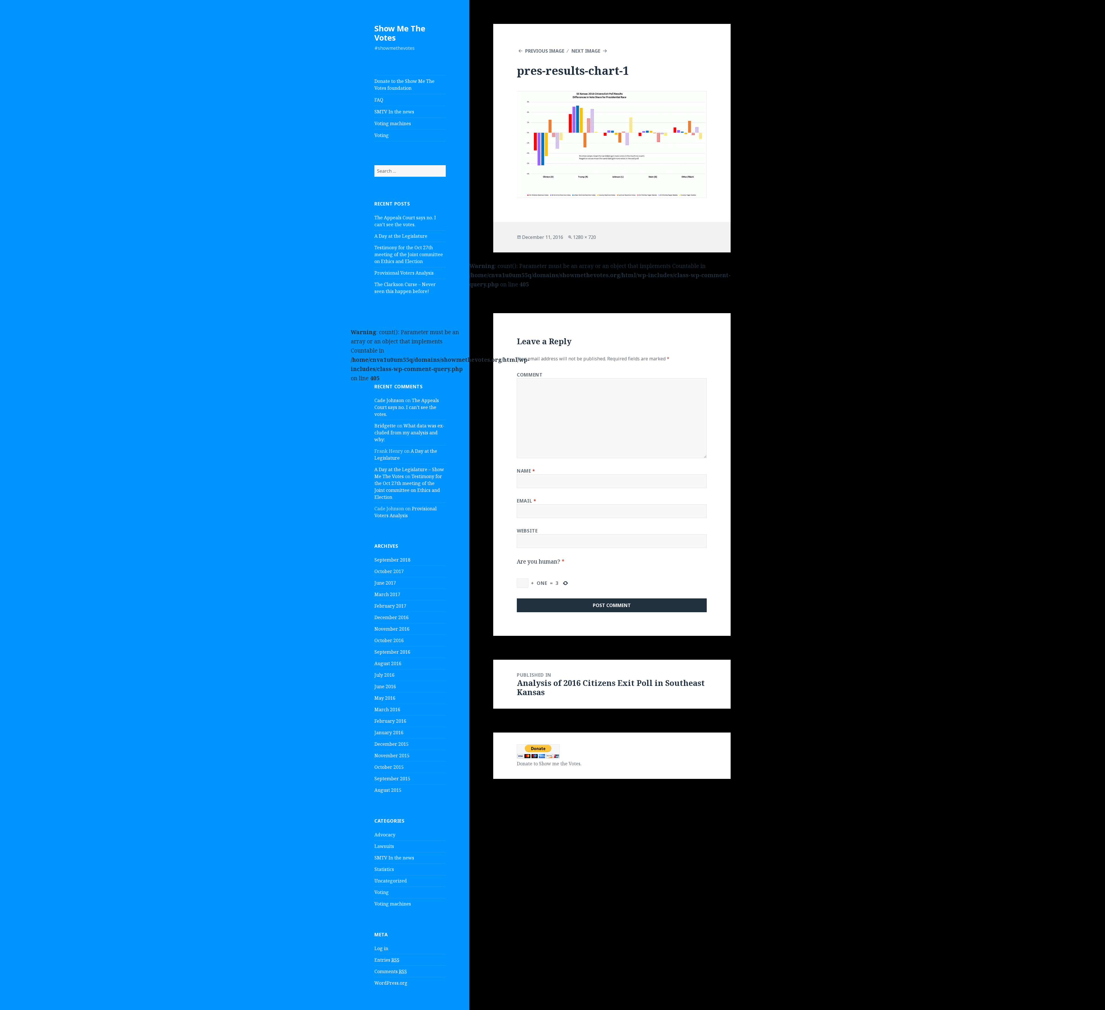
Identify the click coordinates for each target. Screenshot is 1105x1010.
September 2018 (392, 560)
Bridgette (385, 426)
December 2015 (391, 744)
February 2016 (390, 721)
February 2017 (390, 606)
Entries (386, 960)
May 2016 (384, 698)
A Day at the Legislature (400, 236)
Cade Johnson (389, 400)
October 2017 (389, 571)
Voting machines (392, 123)
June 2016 (385, 686)
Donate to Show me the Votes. (549, 763)
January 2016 (388, 732)
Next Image (585, 51)
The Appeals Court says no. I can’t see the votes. (406, 407)
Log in (381, 948)
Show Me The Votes (399, 33)
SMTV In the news (394, 112)
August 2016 (387, 663)
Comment (529, 375)
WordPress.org (390, 983)
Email (526, 501)
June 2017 (385, 583)
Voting (381, 135)
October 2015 (389, 767)
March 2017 (387, 594)
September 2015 (392, 778)
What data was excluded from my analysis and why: (409, 433)
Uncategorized (390, 881)
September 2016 (392, 652)
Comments (390, 971)
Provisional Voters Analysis (404, 273)
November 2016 (391, 629)
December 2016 (391, 617)
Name (526, 471)
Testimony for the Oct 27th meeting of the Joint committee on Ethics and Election (408, 254)
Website (527, 531)
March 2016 (387, 709)
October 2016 (389, 640)
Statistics (384, 869)
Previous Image (544, 51)
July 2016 (384, 675)
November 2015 (391, 755)
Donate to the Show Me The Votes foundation (404, 84)
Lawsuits (384, 846)
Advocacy (384, 835)
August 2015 (387, 790)
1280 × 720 (584, 237)
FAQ (378, 100)
